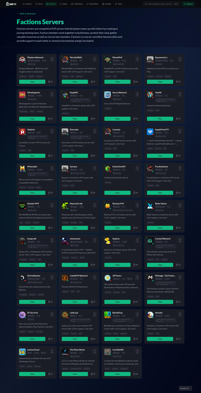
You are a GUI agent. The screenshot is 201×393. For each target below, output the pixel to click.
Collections (78, 4)
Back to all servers (28, 13)
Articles (108, 4)
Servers (52, 4)
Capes (64, 4)
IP (52, 81)
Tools (120, 4)
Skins (40, 4)
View (32, 81)
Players (29, 4)
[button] (37, 70)
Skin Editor (94, 4)
